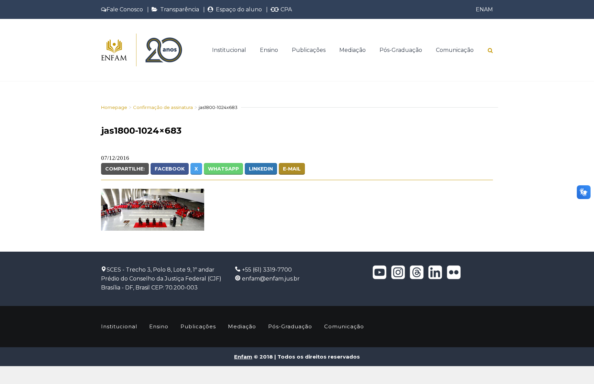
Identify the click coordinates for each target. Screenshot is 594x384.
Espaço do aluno (237, 9)
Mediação (352, 50)
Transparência (178, 9)
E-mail (292, 169)
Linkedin (261, 169)
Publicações (309, 50)
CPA (285, 9)
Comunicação (455, 50)
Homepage (114, 107)
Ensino (269, 50)
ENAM (484, 9)
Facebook (170, 169)
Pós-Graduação (401, 50)
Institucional (229, 50)
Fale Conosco (125, 9)
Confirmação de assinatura (163, 107)
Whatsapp (223, 169)
